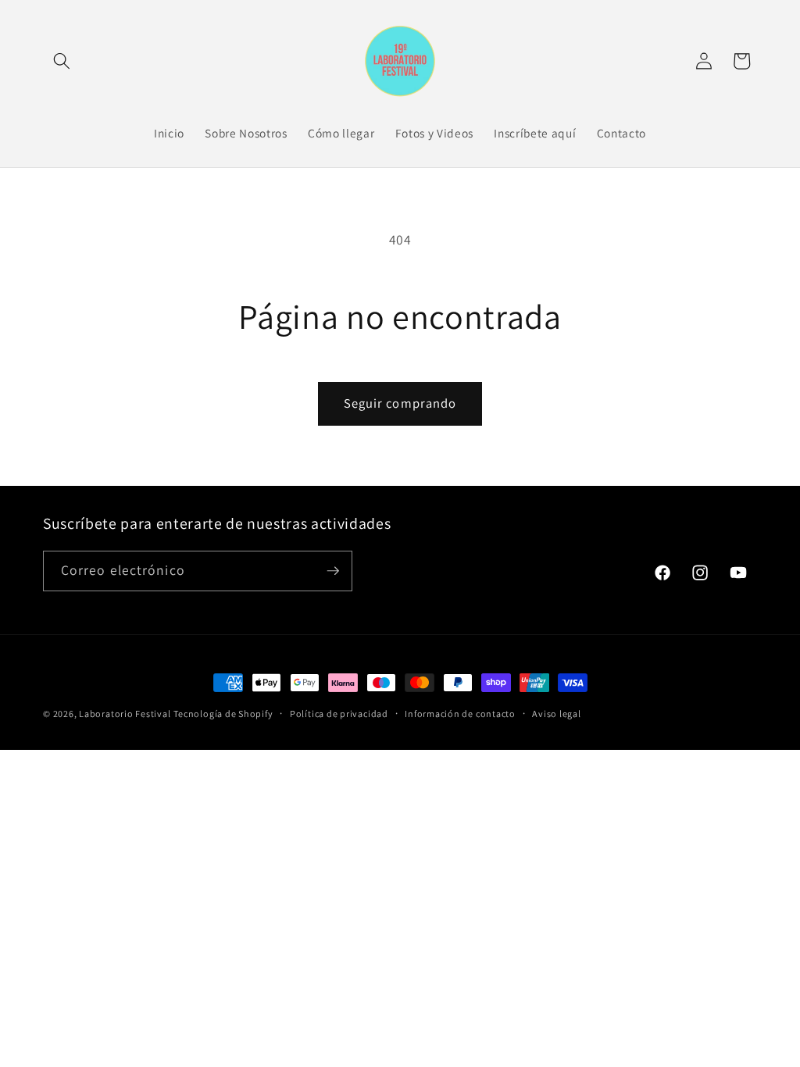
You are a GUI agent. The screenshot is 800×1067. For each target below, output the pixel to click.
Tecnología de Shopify (223, 713)
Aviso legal (556, 713)
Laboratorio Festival (124, 713)
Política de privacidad (339, 713)
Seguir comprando (400, 403)
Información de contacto (460, 713)
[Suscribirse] (333, 571)
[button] (61, 61)
